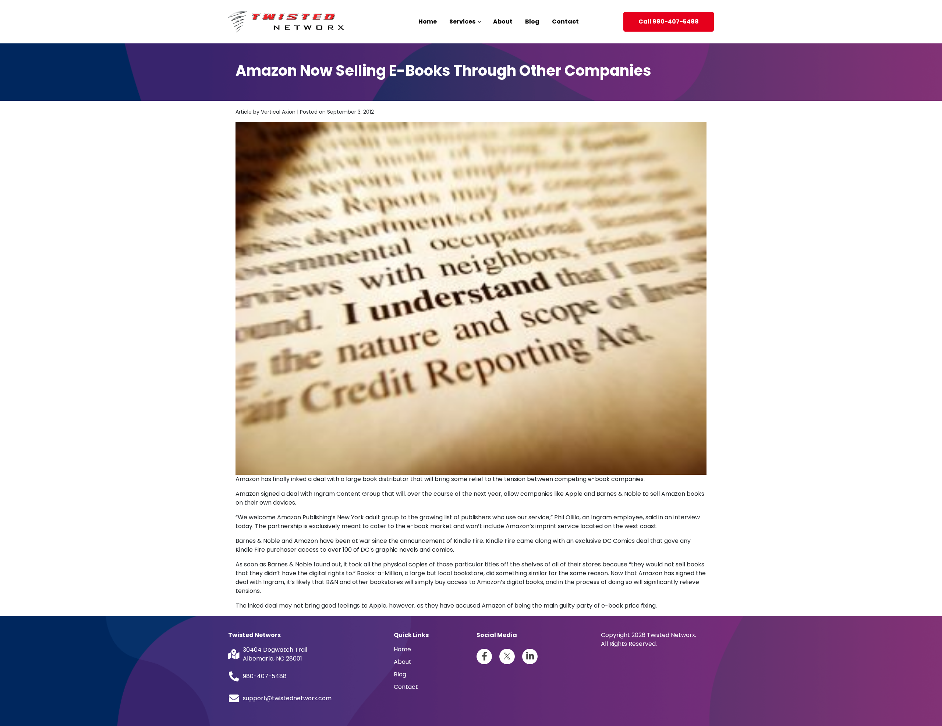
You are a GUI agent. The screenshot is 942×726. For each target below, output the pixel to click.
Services (463, 21)
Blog (532, 21)
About (503, 21)
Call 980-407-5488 (668, 21)
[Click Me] (484, 656)
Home (427, 21)
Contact (565, 21)
